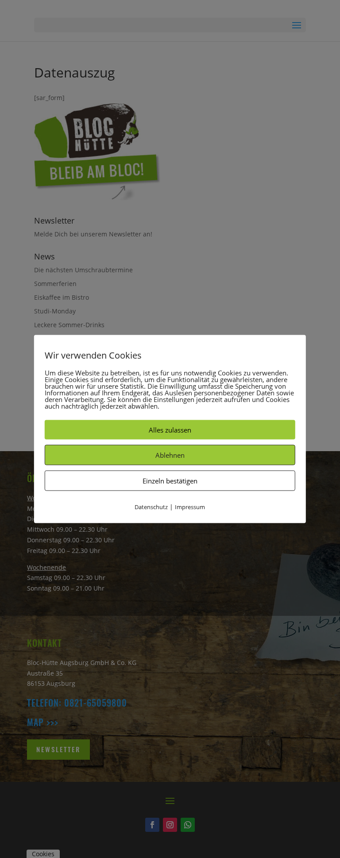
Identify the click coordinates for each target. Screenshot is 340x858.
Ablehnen (170, 455)
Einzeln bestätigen (170, 480)
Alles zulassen (170, 429)
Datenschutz (151, 507)
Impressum (190, 507)
